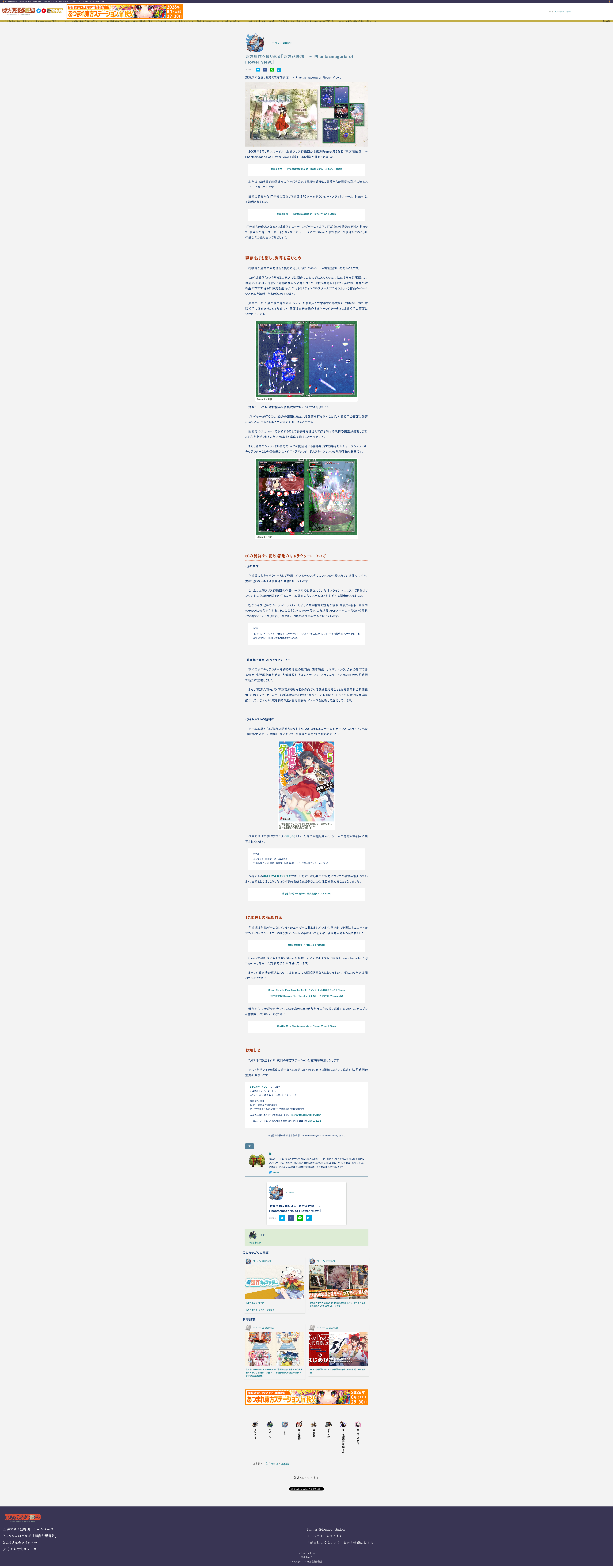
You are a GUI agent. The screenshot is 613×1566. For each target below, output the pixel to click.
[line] (272, 70)
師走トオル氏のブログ (277, 876)
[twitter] (258, 70)
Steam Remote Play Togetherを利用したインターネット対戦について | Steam (306, 990)
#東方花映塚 (255, 1242)
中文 (556, 11)
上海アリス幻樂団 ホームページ (30, 1)
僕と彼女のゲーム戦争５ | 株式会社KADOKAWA (306, 893)
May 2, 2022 (314, 1120)
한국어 (561, 11)
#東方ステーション (258, 1087)
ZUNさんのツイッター (80, 1)
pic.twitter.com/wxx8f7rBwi (306, 1114)
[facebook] (265, 70)
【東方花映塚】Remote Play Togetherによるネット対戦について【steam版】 (306, 996)
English (568, 11)
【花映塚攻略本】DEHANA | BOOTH (306, 945)
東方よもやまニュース (98, 1)
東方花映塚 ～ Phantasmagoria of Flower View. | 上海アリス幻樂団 (306, 168)
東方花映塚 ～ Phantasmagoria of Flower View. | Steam (306, 214)
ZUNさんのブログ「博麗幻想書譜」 (57, 1)
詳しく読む (607, 21)
